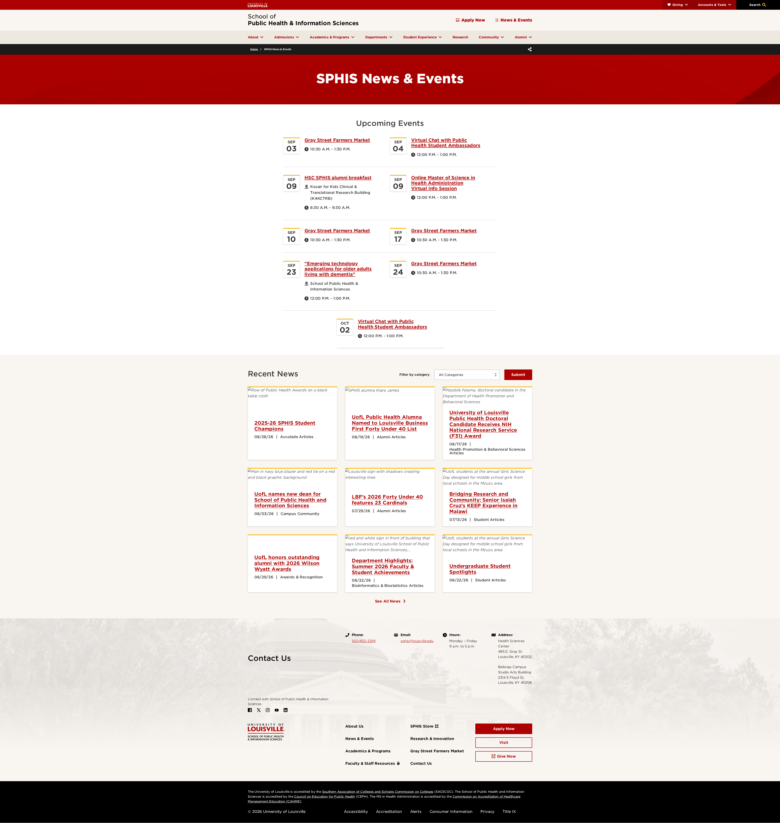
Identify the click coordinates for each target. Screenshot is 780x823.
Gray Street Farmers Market (337, 140)
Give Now (506, 756)
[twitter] (259, 710)
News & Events (359, 739)
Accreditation (389, 811)
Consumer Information (451, 811)
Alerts (415, 811)
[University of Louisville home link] (258, 5)
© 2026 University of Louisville (277, 811)
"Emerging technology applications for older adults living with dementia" (338, 269)
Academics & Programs (368, 751)
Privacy (487, 811)
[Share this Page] (529, 49)
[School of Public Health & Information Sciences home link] (266, 732)
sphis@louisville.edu (417, 641)
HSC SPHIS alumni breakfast (338, 177)
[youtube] (277, 710)
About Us (354, 726)
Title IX (509, 811)
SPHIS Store (421, 726)
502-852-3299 (364, 641)
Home (254, 49)
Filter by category (414, 375)
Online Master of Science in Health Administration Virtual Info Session (443, 183)
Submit (518, 375)
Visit (503, 742)
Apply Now (504, 729)
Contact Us (421, 763)
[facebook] (250, 710)
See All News (388, 601)
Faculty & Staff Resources (370, 763)
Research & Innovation (432, 739)
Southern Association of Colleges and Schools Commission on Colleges (377, 792)
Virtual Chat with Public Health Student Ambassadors (445, 142)
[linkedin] (286, 710)
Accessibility (356, 811)
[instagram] (268, 710)
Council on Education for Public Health (324, 796)
